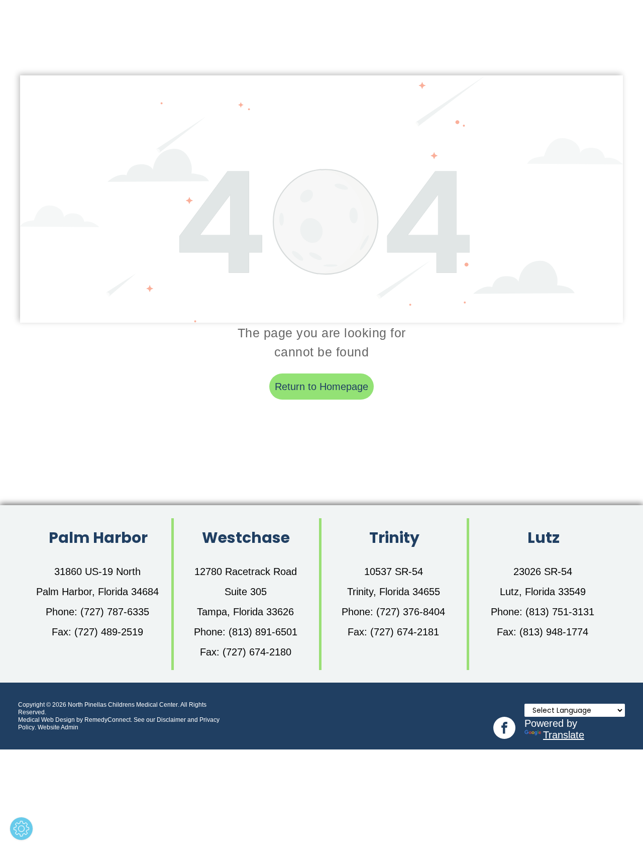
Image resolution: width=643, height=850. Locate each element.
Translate (563, 734)
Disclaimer (171, 719)
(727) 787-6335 (114, 611)
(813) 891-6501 (263, 631)
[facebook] (504, 729)
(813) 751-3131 (559, 611)
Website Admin (58, 727)
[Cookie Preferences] (21, 828)
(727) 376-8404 (410, 611)
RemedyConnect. (108, 719)
